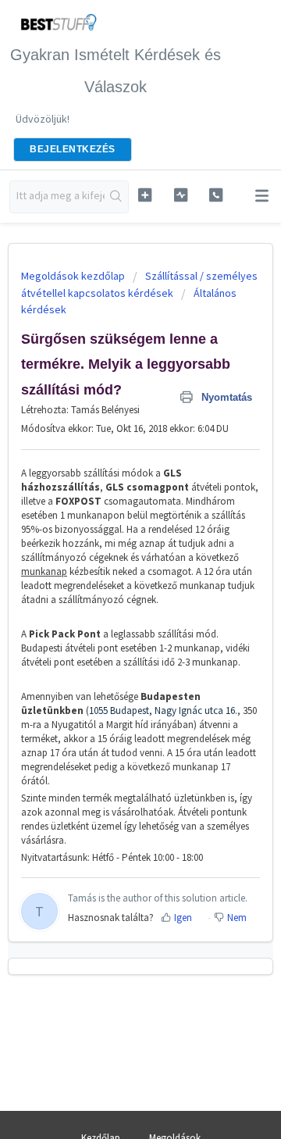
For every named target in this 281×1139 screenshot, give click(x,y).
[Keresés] (116, 196)
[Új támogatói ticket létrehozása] (144, 195)
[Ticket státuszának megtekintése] (180, 195)
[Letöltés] (111, 564)
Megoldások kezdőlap (74, 276)
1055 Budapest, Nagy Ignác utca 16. (163, 710)
